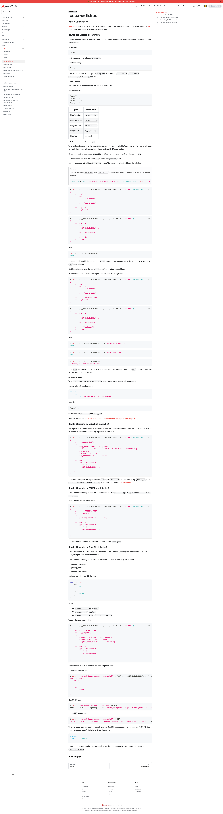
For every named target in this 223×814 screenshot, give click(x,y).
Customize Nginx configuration (13, 70)
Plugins (4, 33)
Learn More (131, 1)
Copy (149, 51)
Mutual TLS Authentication (11, 94)
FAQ (3, 45)
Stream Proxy (7, 64)
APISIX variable (8, 86)
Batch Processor (8, 77)
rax (149, 26)
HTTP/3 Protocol (8, 108)
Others (4, 48)
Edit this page (76, 757)
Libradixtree (72, 26)
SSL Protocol (7, 105)
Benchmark (6, 80)
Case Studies (158, 6)
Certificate (6, 74)
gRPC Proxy (7, 67)
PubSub (5, 55)
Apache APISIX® (140, 6)
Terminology (6, 30)
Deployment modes (8, 42)
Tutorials (4, 27)
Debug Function (8, 97)
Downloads (167, 6)
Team (179, 6)
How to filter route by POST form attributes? (167, 20)
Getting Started (7, 17)
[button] (205, 6)
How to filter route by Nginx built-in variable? (167, 17)
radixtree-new (125, 483)
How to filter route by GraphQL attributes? (166, 22)
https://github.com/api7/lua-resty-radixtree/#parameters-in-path (110, 419)
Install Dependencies (10, 83)
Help (174, 6)
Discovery (6, 52)
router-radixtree (8, 61)
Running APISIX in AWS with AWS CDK (13, 90)
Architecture (6, 23)
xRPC (5, 58)
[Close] (221, 1)
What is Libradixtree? (161, 12)
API (3, 36)
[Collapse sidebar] (13, 774)
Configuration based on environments (10, 101)
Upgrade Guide (6, 115)
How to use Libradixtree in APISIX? (164, 15)
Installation (5, 20)
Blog (150, 6)
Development (6, 39)
